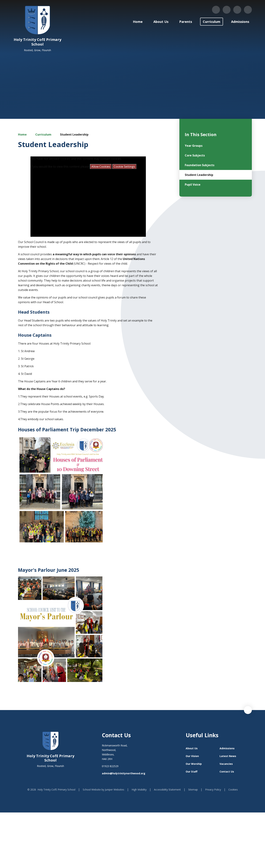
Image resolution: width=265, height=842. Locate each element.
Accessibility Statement (167, 789)
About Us (192, 748)
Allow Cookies (100, 167)
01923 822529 (110, 766)
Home (22, 134)
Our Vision (192, 756)
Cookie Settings (124, 167)
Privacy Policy (213, 789)
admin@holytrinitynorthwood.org (123, 773)
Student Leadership (74, 134)
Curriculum (43, 134)
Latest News (228, 756)
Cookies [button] (233, 789)
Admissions (227, 748)
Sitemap (193, 789)
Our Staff (191, 771)
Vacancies (226, 763)
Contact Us (227, 771)
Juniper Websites (114, 789)
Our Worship (194, 763)
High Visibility (139, 789)
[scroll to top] (248, 710)
